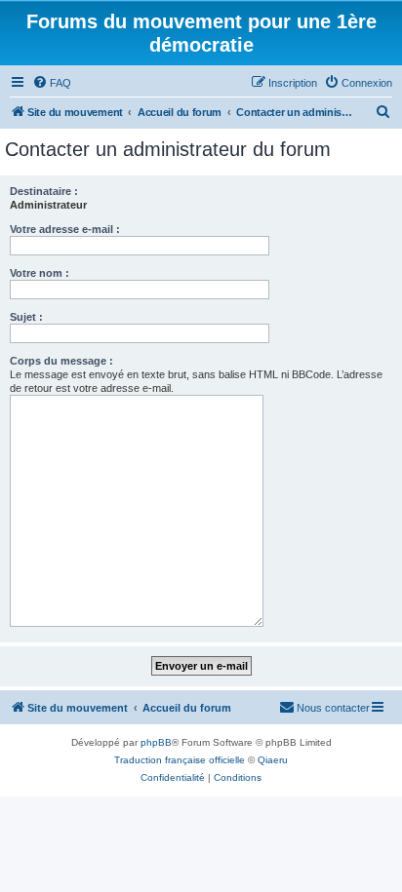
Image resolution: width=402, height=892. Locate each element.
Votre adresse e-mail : (65, 229)
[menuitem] (51, 83)
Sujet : (26, 317)
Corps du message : (61, 361)
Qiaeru (273, 760)
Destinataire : (44, 191)
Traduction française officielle (179, 760)
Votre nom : (39, 273)
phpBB (156, 742)
